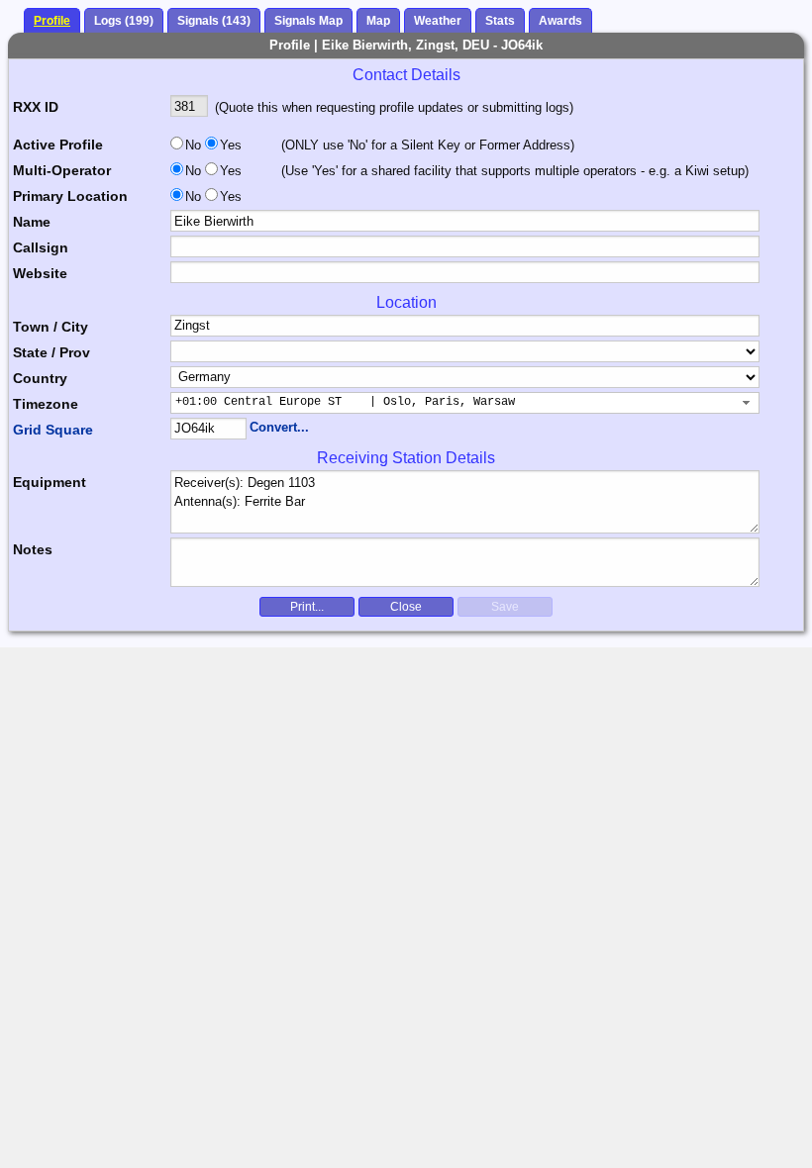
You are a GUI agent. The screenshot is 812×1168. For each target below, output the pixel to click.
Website (40, 273)
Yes (229, 145)
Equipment (49, 482)
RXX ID (35, 107)
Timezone (45, 404)
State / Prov (51, 352)
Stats (500, 21)
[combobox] (465, 403)
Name (32, 222)
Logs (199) (123, 21)
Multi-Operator (62, 170)
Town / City (50, 327)
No (193, 145)
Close (406, 607)
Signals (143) (214, 21)
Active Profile (58, 144)
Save (505, 607)
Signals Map (308, 21)
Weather (437, 21)
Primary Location (70, 196)
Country (40, 378)
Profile (52, 21)
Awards (560, 21)
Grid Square (53, 430)
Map (378, 21)
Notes (32, 549)
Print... (307, 607)
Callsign (40, 247)
